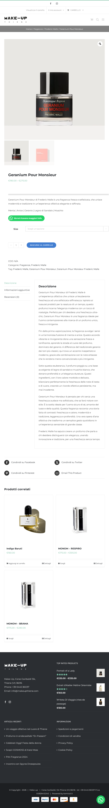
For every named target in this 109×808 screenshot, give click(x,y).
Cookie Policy (65, 750)
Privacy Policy (65, 743)
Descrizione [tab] (10, 283)
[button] (101, 799)
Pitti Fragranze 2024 (17, 757)
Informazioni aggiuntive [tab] (17, 290)
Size (15, 229)
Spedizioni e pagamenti (70, 729)
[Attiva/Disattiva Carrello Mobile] (91, 19)
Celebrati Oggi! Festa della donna (23, 743)
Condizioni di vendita (69, 736)
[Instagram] (10, 702)
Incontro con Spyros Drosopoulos (23, 764)
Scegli (62, 563)
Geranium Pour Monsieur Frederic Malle (78, 269)
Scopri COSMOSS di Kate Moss (22, 750)
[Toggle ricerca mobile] (97, 19)
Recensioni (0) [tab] (11, 297)
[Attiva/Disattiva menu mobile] (103, 19)
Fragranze (25, 265)
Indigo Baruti (14, 548)
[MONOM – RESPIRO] (80, 519)
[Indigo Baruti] (28, 519)
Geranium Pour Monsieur (42, 269)
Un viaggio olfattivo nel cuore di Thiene (26, 729)
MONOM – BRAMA (17, 623)
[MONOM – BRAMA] (28, 594)
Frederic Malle (38, 265)
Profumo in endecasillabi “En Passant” (26, 736)
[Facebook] (5, 702)
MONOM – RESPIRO (70, 548)
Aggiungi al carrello (41, 245)
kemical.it (68, 793)
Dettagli (47, 563)
